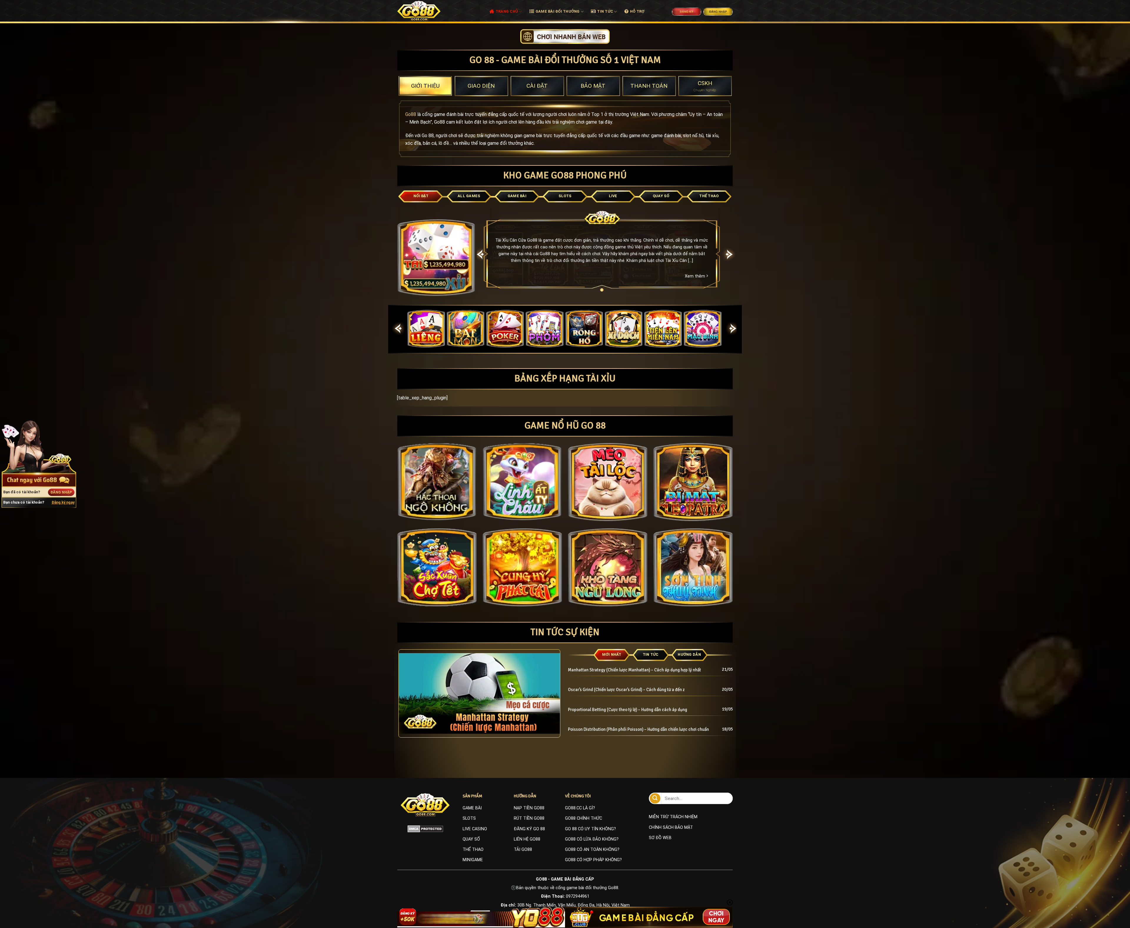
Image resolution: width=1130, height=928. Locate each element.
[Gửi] (655, 798)
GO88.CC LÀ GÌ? (580, 808)
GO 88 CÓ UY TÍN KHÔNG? (590, 828)
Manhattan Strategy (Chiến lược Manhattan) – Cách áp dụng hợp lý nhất (634, 670)
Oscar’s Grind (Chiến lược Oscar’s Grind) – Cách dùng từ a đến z (626, 689)
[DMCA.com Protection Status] (425, 828)
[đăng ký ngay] (565, 36)
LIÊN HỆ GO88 (527, 839)
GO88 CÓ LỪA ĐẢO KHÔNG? (592, 839)
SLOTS (469, 818)
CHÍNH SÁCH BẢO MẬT (671, 827)
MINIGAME (473, 859)
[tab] (425, 86)
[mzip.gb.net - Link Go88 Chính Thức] (425, 11)
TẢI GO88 (523, 849)
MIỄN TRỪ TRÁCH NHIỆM (673, 816)
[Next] (729, 254)
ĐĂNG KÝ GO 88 (529, 828)
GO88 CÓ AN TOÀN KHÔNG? (592, 849)
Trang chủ (507, 11)
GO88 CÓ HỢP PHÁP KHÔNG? (593, 859)
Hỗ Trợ (637, 11)
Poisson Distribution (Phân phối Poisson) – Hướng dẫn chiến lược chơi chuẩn (639, 729)
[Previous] (480, 254)
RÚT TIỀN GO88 (529, 818)
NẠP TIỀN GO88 (529, 808)
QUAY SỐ (471, 839)
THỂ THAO (473, 849)
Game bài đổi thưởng (558, 11)
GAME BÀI (472, 808)
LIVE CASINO (475, 828)
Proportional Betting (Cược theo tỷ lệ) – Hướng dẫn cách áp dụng (627, 709)
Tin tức (605, 11)
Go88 (410, 114)
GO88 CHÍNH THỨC (583, 818)
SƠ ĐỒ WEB (660, 837)
